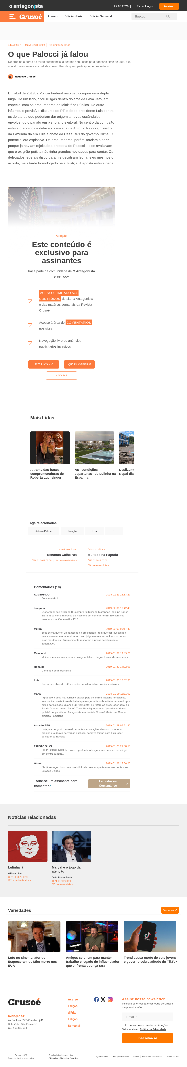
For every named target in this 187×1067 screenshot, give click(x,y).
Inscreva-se (147, 1038)
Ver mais (168, 910)
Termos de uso (172, 1057)
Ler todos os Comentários (108, 783)
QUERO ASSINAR (78, 364)
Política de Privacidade (153, 1029)
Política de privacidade (152, 1057)
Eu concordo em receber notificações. (146, 1025)
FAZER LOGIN (43, 364)
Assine (136, 1057)
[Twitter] (103, 999)
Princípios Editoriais (120, 1057)
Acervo (52, 16)
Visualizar (32, 544)
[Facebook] (96, 999)
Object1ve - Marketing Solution (63, 1058)
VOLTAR (62, 375)
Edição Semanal (100, 16)
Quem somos (102, 1057)
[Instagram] (110, 999)
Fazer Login (145, 6)
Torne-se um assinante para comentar (55, 783)
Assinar (169, 6)
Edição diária (73, 16)
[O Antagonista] (26, 6)
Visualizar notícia (42, 434)
